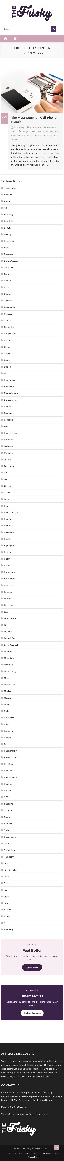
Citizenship (9, 307)
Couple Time (10, 333)
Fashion (8, 413)
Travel (7, 890)
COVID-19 (9, 340)
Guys (6, 499)
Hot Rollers (9, 578)
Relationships (10, 777)
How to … (9, 585)
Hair (6, 506)
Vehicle (7, 909)
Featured (8, 420)
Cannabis (8, 267)
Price (29, 135)
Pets (6, 744)
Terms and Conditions (49, 1154)
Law (6, 612)
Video (7, 916)
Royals (7, 790)
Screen (14, 139)
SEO (6, 797)
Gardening (9, 466)
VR (5, 923)
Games (7, 459)
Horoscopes (10, 572)
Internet (8, 598)
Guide (7, 492)
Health (7, 539)
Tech (13, 131)
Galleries (8, 446)
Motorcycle (9, 684)
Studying (8, 823)
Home (7, 565)
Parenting (9, 731)
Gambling (9, 453)
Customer (48, 131)
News (6, 724)
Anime (7, 201)
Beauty (7, 228)
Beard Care (9, 221)
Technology (9, 850)
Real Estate (9, 764)
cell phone (35, 131)
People (7, 737)
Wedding (8, 929)
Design (7, 367)
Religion (8, 784)
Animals (8, 194)
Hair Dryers (9, 519)
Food (6, 426)
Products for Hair (12, 757)
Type (6, 896)
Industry (8, 592)
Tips (6, 863)
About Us (12, 1154)
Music (7, 704)
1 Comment (35, 127)
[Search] (53, 29)
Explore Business (32, 1013)
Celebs (7, 294)
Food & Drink (10, 433)
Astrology (8, 214)
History (7, 552)
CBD (6, 287)
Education (9, 386)
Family (7, 406)
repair (38, 135)
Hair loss (8, 525)
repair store (50, 135)
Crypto (7, 353)
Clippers (8, 314)
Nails (6, 711)
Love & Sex (9, 638)
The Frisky (19, 127)
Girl (5, 479)
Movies (7, 691)
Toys (6, 883)
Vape (6, 903)
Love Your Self (11, 645)
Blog (6, 247)
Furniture (8, 439)
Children (8, 300)
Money (7, 678)
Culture (7, 360)
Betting (7, 234)
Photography (10, 751)
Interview (8, 605)
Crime (7, 347)
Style (6, 830)
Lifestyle (8, 631)
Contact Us (24, 1154)
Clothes (7, 320)
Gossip (7, 486)
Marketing (9, 658)
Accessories (10, 188)
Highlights (9, 545)
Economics (9, 380)
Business (8, 254)
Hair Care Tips (11, 512)
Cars (6, 274)
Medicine (8, 664)
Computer (9, 327)
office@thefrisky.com (17, 1107)
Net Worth (9, 717)
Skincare (8, 810)
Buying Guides (11, 261)
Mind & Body (10, 671)
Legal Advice (10, 618)
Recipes (8, 770)
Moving (7, 698)
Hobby (7, 559)
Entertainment (11, 393)
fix (56, 131)
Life (6, 625)
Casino (7, 280)
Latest (34, 1154)
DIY (6, 373)
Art (5, 208)
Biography (9, 241)
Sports (7, 817)
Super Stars (10, 837)
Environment (10, 400)
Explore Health (32, 967)
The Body (9, 857)
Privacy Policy (33, 1157)
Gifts (6, 472)
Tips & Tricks (10, 870)
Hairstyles (9, 532)
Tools (6, 876)
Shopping (8, 804)
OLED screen (18, 135)
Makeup (8, 651)
